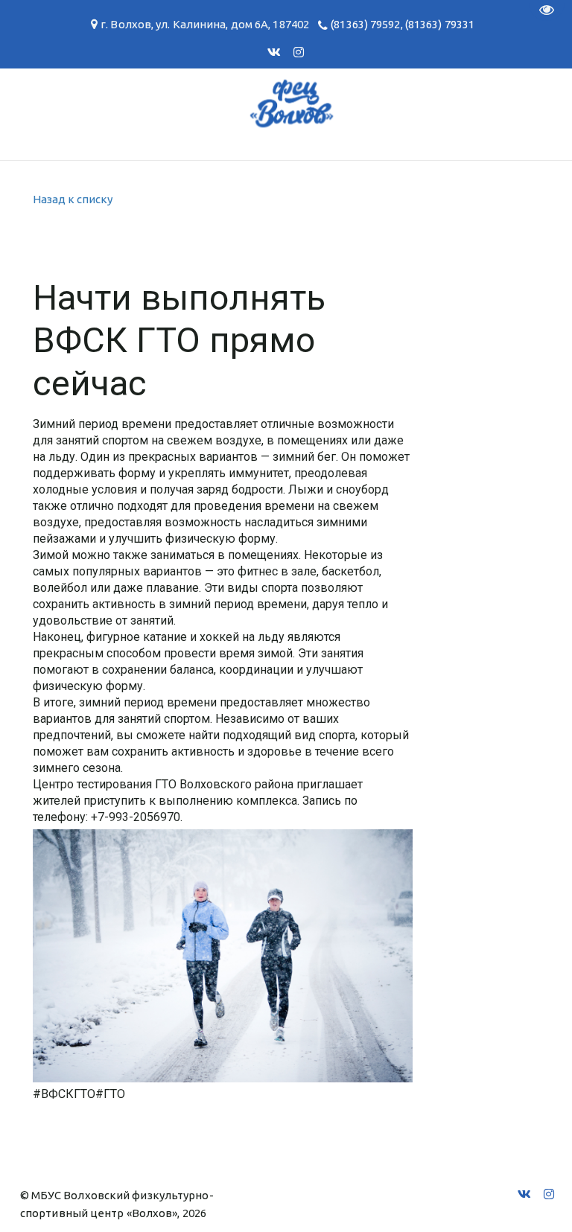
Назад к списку (72, 199)
